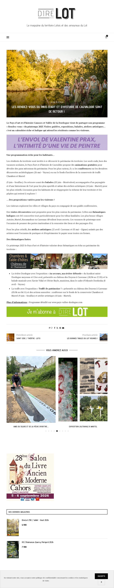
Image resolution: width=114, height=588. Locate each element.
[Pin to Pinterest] (60, 328)
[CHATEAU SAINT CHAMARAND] (57, 255)
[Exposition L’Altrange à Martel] (82, 389)
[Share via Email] (63, 328)
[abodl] (57, 308)
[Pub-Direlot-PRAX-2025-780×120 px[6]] (57, 136)
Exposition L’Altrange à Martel (83, 426)
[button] (10, 393)
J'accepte (101, 576)
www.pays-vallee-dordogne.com (67, 302)
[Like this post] (52, 328)
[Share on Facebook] (54, 328)
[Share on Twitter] (57, 328)
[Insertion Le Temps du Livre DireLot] (30, 454)
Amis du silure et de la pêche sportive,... (31, 426)
